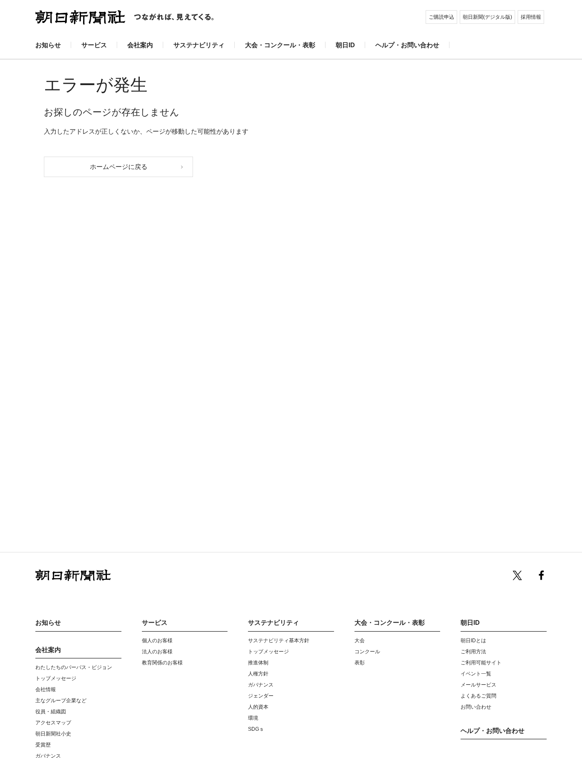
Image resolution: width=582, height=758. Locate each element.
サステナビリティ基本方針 (278, 641)
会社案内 (140, 45)
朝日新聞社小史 (53, 734)
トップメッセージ (55, 678)
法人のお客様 (157, 652)
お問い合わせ (476, 707)
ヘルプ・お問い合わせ (407, 45)
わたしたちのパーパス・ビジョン (73, 667)
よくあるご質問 (478, 696)
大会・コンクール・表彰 (280, 45)
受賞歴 (43, 745)
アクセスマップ (53, 723)
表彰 (359, 663)
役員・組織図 (50, 712)
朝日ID (345, 45)
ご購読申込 (441, 17)
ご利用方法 (473, 652)
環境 (253, 718)
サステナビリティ (199, 45)
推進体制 (258, 663)
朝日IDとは (473, 641)
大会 (359, 641)
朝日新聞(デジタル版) (487, 17)
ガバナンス (261, 685)
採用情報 (531, 17)
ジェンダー (261, 696)
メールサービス (478, 685)
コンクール (367, 652)
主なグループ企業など (60, 701)
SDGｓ (256, 729)
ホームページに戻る (118, 166)
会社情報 (45, 689)
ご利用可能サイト (481, 663)
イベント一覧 (476, 674)
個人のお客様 (157, 641)
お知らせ (48, 45)
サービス (94, 45)
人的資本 (258, 707)
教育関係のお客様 (162, 663)
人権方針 (258, 674)
